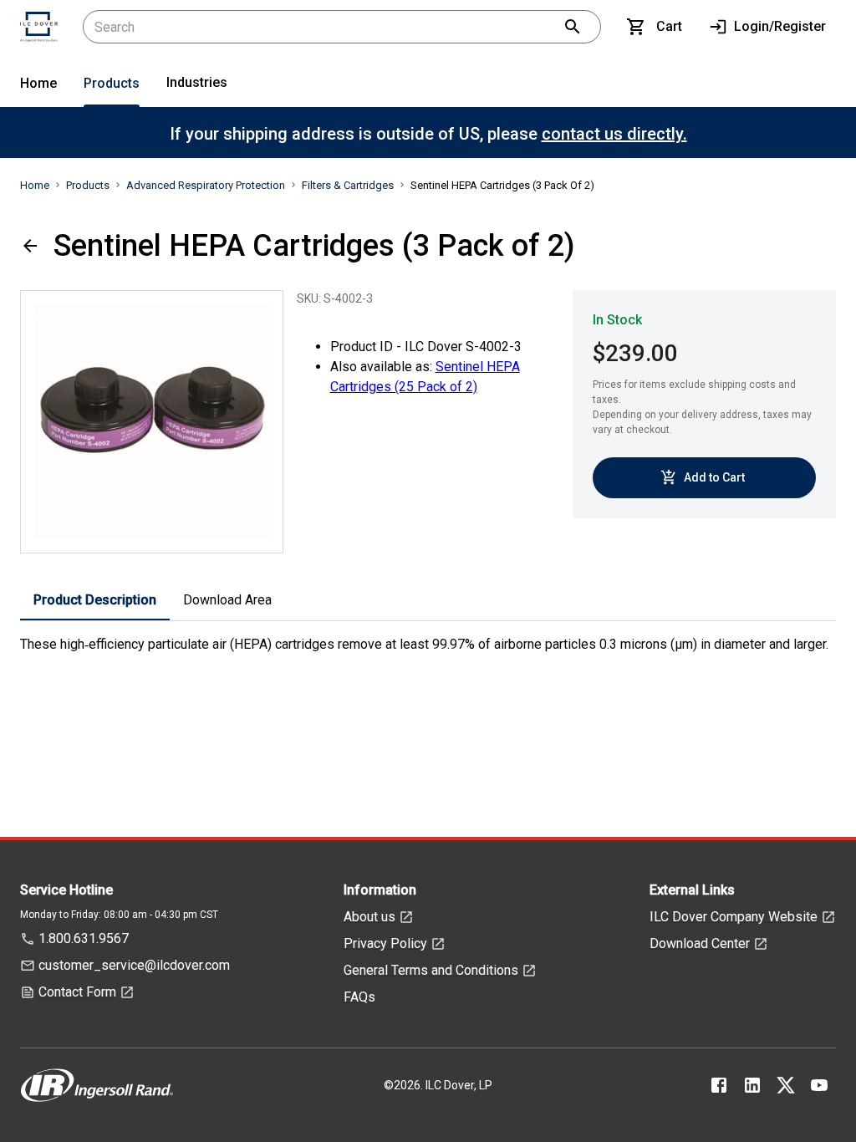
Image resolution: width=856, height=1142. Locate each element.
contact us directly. (614, 134)
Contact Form (77, 992)
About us (369, 917)
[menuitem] (38, 86)
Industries (196, 82)
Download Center (700, 943)
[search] (572, 26)
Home (38, 83)
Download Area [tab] (227, 600)
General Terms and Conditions (431, 970)
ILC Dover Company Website (734, 917)
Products (112, 83)
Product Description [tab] (94, 600)
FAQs (359, 997)
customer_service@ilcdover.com (134, 965)
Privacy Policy (385, 943)
